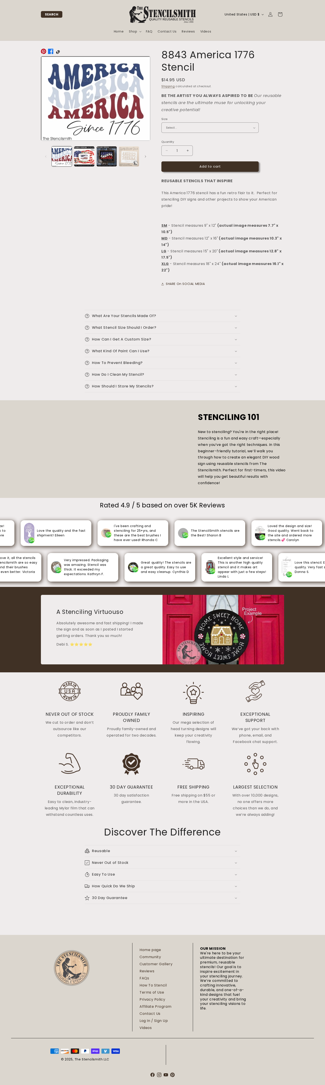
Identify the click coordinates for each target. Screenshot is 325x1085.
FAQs (144, 978)
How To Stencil (153, 985)
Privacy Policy (152, 999)
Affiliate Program (155, 1006)
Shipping (168, 86)
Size (164, 119)
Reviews (147, 971)
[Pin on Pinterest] (43, 52)
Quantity (167, 142)
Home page (150, 949)
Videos (146, 1027)
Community (150, 956)
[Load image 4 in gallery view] (129, 156)
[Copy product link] (57, 52)
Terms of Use (152, 992)
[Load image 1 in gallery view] (62, 156)
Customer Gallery (156, 964)
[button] (51, 14)
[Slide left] (46, 156)
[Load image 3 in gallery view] (107, 156)
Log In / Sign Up (154, 1020)
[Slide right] (145, 156)
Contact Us (150, 1013)
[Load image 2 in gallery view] (84, 156)
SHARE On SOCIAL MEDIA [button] (185, 284)
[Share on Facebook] (50, 52)
